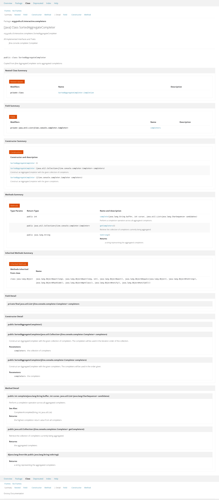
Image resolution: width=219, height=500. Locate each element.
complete (104, 217)
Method (47, 14)
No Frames (17, 11)
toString (104, 235)
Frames (7, 11)
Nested (17, 14)
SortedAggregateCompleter (22, 163)
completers (155, 128)
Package (18, 3)
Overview (8, 3)
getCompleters (106, 226)
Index (48, 3)
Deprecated (38, 3)
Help (56, 3)
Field (25, 14)
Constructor (37, 14)
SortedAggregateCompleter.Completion (76, 93)
